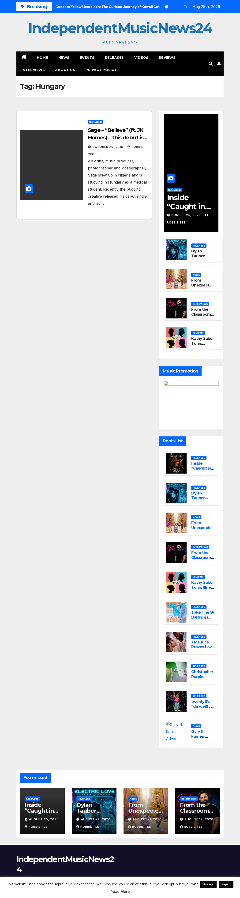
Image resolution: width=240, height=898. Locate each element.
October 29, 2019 (108, 147)
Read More (120, 891)
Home (42, 57)
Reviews (167, 57)
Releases (114, 57)
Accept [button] (208, 884)
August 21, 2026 (147, 819)
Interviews (33, 70)
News (64, 57)
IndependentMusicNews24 (120, 28)
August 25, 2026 (186, 215)
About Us (65, 70)
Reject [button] (226, 884)
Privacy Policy (101, 70)
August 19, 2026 (198, 819)
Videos (141, 57)
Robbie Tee (38, 826)
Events (87, 57)
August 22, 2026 (95, 819)
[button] (211, 63)
